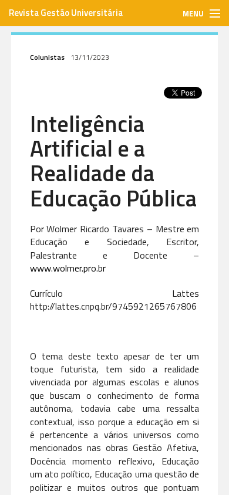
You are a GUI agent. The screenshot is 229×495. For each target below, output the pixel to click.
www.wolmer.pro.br (68, 268)
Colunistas (47, 57)
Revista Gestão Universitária (66, 12)
